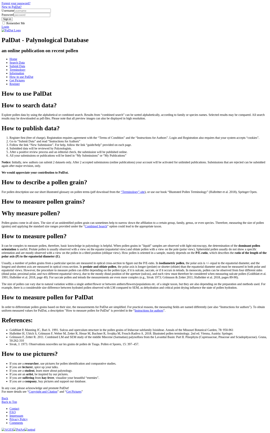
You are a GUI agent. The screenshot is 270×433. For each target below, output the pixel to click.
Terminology (17, 69)
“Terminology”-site (133, 192)
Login (5, 26)
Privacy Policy (18, 419)
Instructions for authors (149, 310)
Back (5, 398)
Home (13, 59)
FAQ (12, 412)
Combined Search (96, 226)
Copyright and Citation (43, 391)
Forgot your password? (16, 3)
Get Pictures (17, 80)
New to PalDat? (12, 7)
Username (8, 10)
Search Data (17, 62)
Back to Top (9, 402)
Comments (16, 422)
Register (14, 84)
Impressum (16, 415)
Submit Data (17, 66)
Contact (14, 408)
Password (8, 14)
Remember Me (15, 23)
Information (16, 73)
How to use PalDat (21, 76)
